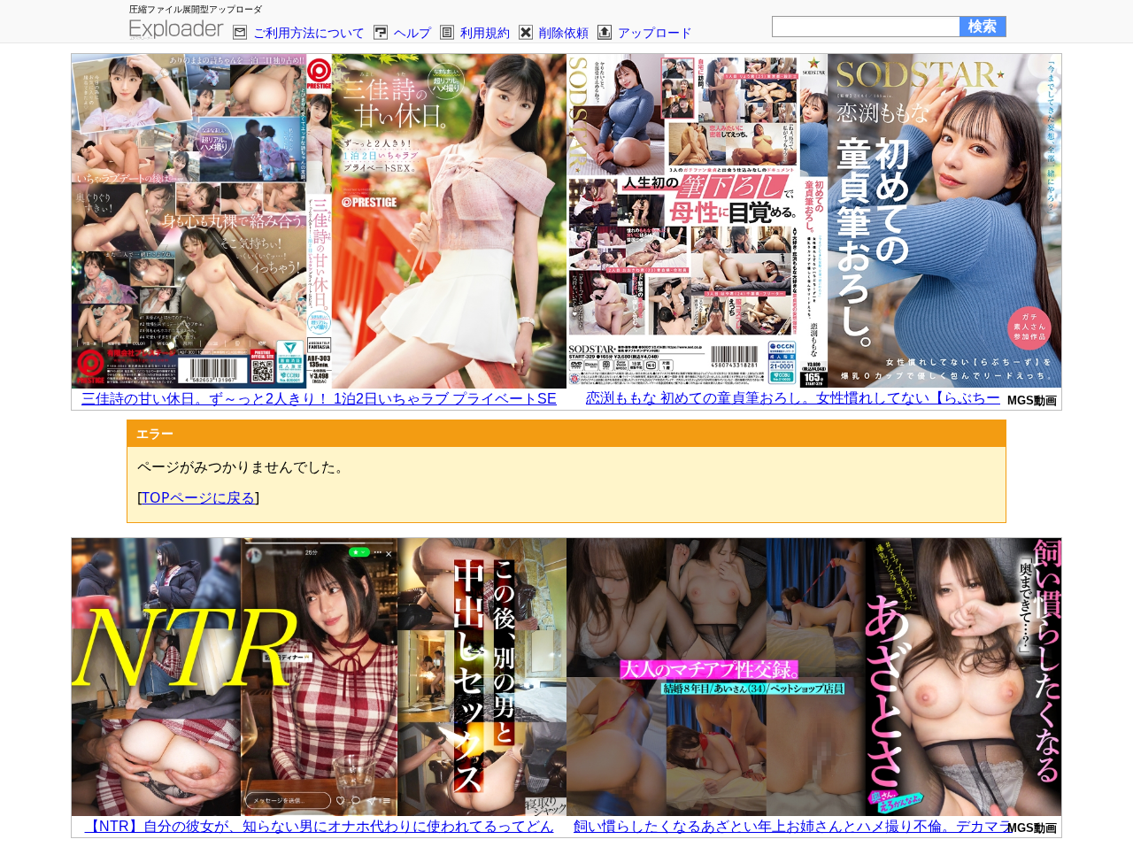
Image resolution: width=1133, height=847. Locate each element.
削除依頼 (564, 32)
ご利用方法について (309, 32)
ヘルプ (412, 32)
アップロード (655, 32)
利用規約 (485, 32)
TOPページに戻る (198, 497)
